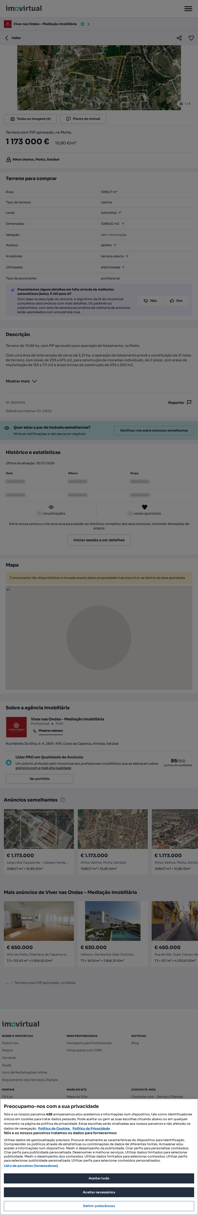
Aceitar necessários (99, 1192)
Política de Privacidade (91, 1128)
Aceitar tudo (99, 1178)
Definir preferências (99, 1206)
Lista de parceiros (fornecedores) (31, 1166)
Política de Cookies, (54, 1128)
